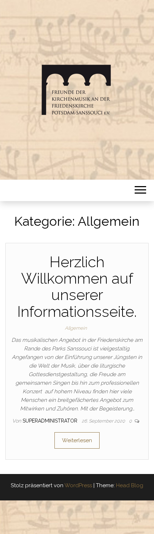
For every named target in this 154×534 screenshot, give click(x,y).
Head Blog (129, 485)
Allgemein (76, 328)
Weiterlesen (77, 440)
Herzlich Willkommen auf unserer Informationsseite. (77, 286)
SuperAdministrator (51, 421)
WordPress (78, 485)
